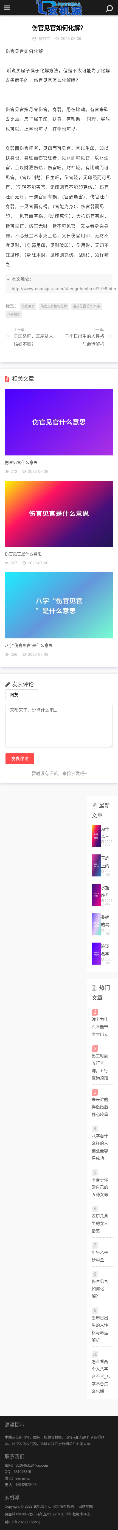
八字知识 (13, 314)
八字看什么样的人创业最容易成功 (100, 1147)
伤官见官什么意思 (21, 462)
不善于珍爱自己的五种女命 (100, 1187)
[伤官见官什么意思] (59, 454)
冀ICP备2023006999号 (23, 1522)
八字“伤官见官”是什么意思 (29, 645)
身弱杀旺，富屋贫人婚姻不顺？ (33, 340)
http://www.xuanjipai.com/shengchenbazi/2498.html (65, 288)
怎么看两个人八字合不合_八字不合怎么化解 (101, 1376)
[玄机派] (59, 7)
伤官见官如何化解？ (100, 1289)
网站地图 (85, 1506)
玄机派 (38, 1506)
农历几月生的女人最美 (100, 1223)
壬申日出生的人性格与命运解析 (84, 340)
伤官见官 (28, 306)
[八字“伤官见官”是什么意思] (59, 637)
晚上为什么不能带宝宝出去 (100, 1027)
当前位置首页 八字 (86, 306)
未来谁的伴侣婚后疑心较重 (100, 1107)
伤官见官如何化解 (54, 306)
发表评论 (20, 758)
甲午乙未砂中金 (100, 1256)
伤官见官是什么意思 (23, 554)
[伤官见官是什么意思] (59, 545)
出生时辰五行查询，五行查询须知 (100, 1066)
